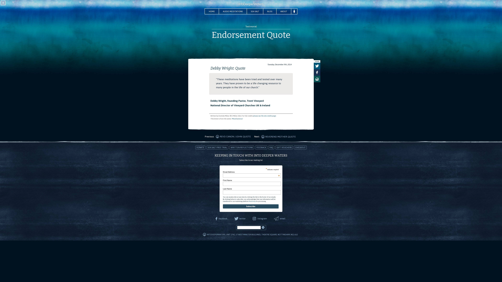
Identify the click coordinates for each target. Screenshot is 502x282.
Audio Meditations (233, 11)
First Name (227, 180)
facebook (223, 218)
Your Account (294, 11)
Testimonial (251, 26)
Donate (200, 147)
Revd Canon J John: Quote (235, 136)
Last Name (227, 189)
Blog (269, 11)
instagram (262, 218)
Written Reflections (242, 147)
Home (212, 11)
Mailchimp (252, 201)
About (283, 11)
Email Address (251, 172)
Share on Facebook (317, 72)
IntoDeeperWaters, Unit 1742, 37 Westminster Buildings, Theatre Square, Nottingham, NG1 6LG (252, 235)
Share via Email (317, 79)
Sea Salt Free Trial (217, 147)
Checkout (300, 147)
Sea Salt (255, 11)
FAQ (271, 147)
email (282, 218)
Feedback (261, 147)
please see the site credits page (264, 116)
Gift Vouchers (284, 147)
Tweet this (317, 66)
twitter (242, 218)
